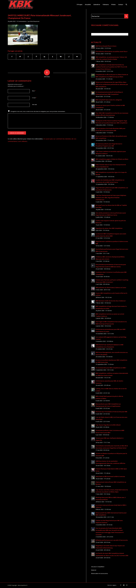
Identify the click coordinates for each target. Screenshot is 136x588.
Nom (34, 91)
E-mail (34, 98)
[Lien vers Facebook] (120, 585)
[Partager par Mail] (77, 56)
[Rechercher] (126, 4)
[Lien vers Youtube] (123, 585)
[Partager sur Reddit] (69, 56)
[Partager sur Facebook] (12, 56)
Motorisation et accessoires (99, 573)
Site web (34, 104)
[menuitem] (79, 4)
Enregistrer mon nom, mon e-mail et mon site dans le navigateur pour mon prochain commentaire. (38, 111)
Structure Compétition (97, 567)
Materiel (93, 570)
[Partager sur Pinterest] (36, 56)
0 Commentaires (21, 21)
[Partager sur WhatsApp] (28, 56)
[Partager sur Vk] (61, 56)
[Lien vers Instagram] (126, 585)
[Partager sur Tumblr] (53, 56)
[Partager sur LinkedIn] (44, 56)
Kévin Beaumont (34, 21)
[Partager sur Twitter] (20, 56)
